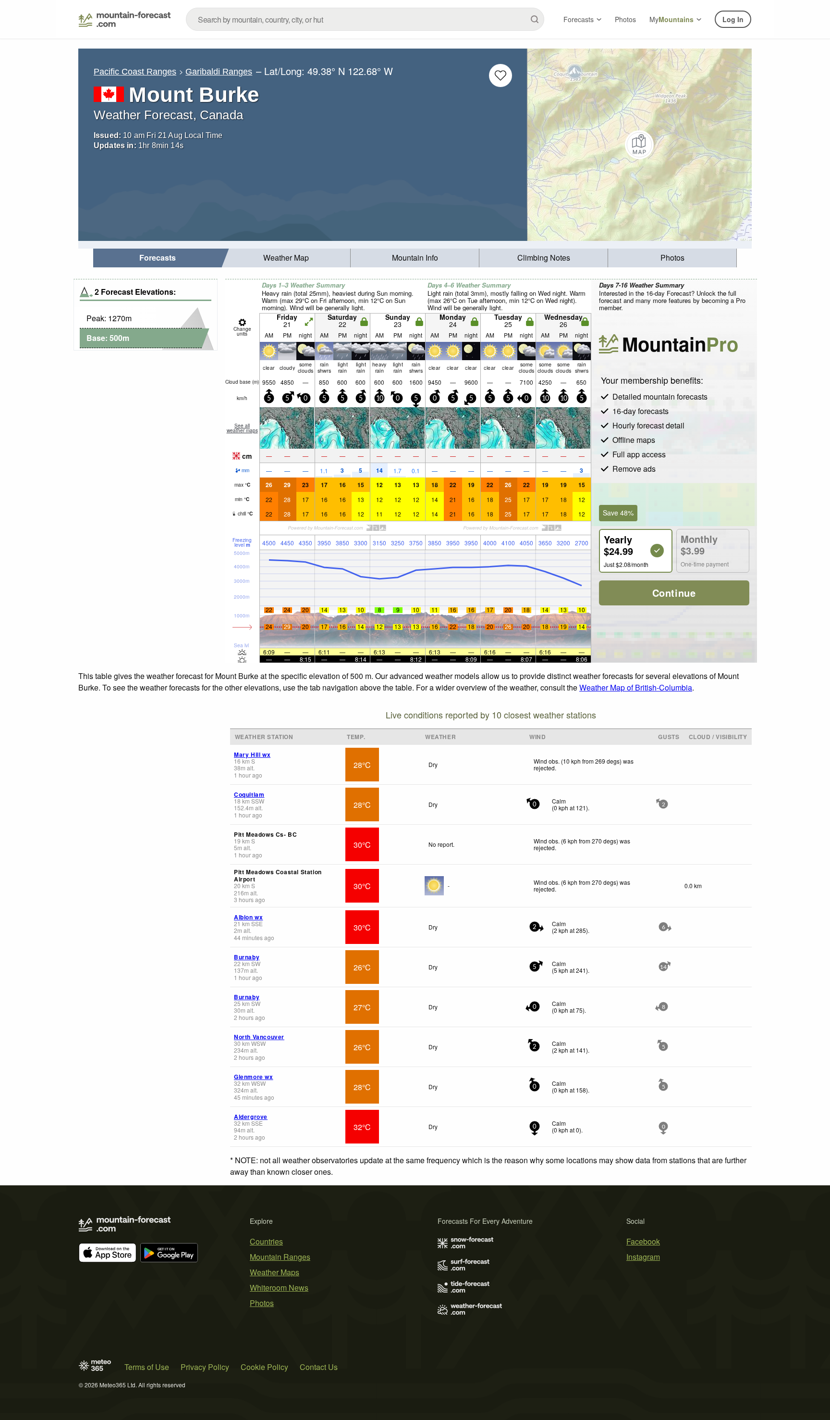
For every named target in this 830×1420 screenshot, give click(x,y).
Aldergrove (251, 1116)
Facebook (643, 1241)
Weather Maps (274, 1272)
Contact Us (319, 1366)
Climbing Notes (543, 257)
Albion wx (248, 917)
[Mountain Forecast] (125, 19)
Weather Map (286, 257)
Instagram (643, 1256)
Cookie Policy (264, 1366)
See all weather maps (242, 428)
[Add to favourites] (500, 75)
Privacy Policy (205, 1366)
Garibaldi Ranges (218, 71)
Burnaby (246, 957)
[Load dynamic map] (639, 144)
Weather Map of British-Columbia (635, 687)
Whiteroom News (279, 1287)
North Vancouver (259, 1036)
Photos (625, 19)
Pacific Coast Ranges (135, 71)
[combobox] (365, 19)
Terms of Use (146, 1366)
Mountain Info (415, 257)
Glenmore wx (253, 1076)
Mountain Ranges (280, 1256)
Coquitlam (249, 794)
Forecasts (578, 19)
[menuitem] (157, 258)
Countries (266, 1241)
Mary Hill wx (252, 754)
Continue (674, 593)
